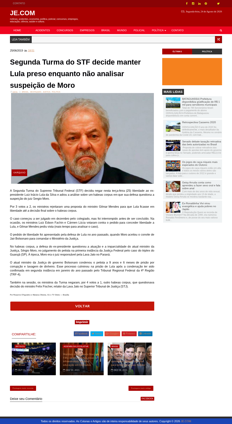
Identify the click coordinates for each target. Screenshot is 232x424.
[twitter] (218, 3)
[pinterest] (205, 3)
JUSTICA (46, 92)
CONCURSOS (65, 30)
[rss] (212, 3)
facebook (147, 398)
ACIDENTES (43, 30)
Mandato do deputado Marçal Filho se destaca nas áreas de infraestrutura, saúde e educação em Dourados (80, 359)
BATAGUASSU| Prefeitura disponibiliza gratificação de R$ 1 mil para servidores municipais (201, 101)
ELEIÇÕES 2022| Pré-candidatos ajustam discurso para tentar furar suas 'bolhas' (128, 361)
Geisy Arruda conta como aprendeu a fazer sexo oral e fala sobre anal (201, 185)
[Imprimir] (82, 323)
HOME (17, 30)
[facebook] (186, 3)
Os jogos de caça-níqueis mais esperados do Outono (200, 163)
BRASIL (105, 30)
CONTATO (19, 3)
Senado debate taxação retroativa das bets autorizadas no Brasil (33, 361)
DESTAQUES (35, 92)
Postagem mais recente (23, 388)
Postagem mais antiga (141, 388)
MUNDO (122, 30)
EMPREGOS (87, 30)
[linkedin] (199, 3)
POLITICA (56, 92)
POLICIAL (139, 30)
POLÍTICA (157, 30)
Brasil (25, 92)
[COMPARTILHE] (82, 309)
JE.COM (22, 13)
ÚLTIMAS (177, 51)
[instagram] (193, 3)
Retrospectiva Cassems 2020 (199, 122)
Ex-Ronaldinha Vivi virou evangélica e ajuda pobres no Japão (199, 206)
